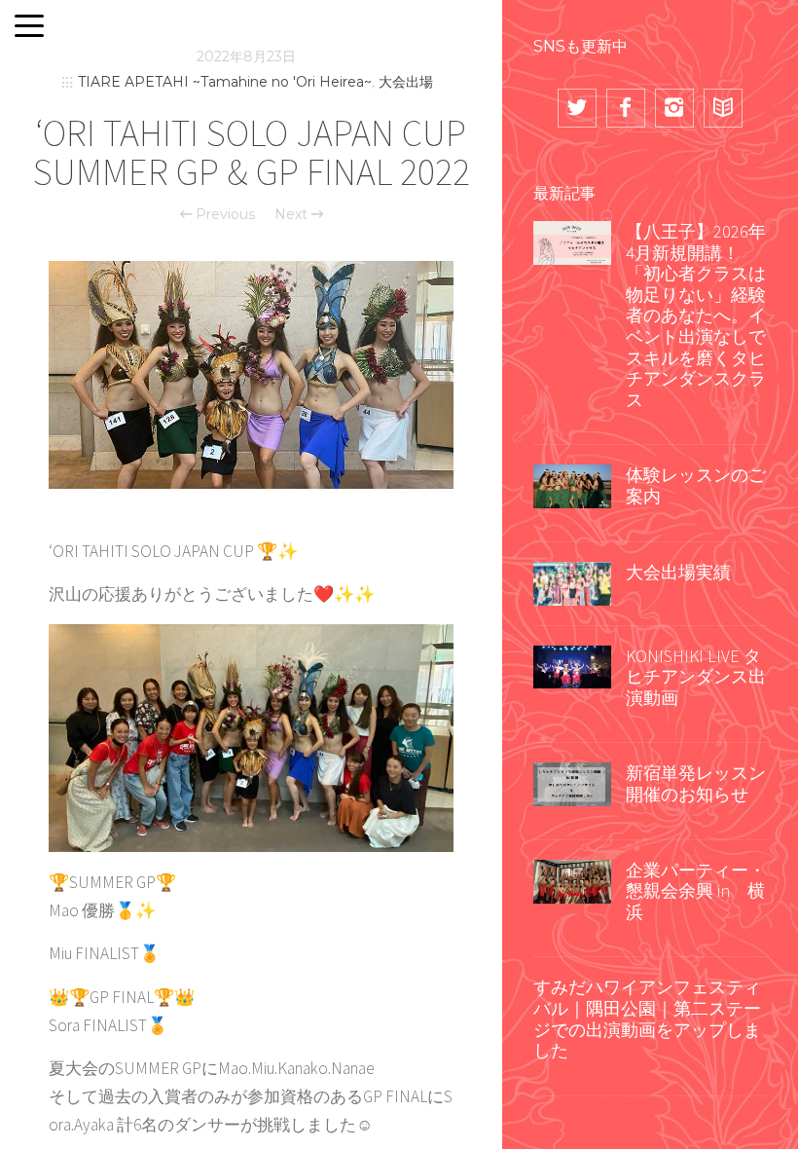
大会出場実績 (678, 572)
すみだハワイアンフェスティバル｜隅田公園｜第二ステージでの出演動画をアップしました (647, 1018)
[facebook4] (625, 108)
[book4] (723, 108)
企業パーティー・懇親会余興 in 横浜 (696, 891)
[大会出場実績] (572, 581)
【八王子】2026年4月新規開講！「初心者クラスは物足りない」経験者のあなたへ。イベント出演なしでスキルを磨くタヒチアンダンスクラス (696, 315)
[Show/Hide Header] (29, 27)
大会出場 (406, 82)
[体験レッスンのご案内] (572, 485)
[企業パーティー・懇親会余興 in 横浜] (572, 879)
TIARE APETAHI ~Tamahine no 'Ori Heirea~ (225, 82)
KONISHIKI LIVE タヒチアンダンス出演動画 (696, 677)
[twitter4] (577, 108)
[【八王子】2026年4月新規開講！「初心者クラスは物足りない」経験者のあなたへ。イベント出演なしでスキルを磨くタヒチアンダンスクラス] (572, 240)
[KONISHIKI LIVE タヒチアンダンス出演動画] (572, 665)
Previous (223, 214)
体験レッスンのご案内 (696, 485)
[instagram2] (674, 108)
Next (292, 214)
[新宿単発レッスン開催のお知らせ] (572, 783)
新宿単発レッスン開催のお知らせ (696, 783)
